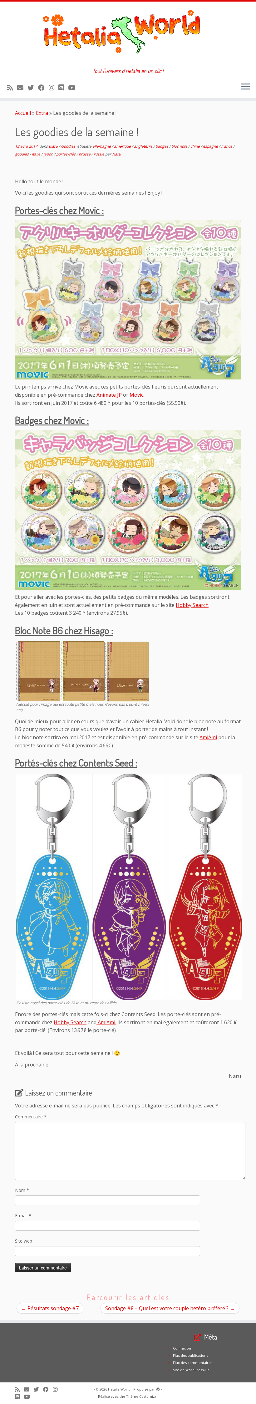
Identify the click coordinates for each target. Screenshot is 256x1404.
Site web (23, 1241)
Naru (116, 154)
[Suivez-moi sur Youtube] (73, 87)
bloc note (179, 146)
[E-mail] (22, 87)
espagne (211, 146)
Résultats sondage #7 (50, 1308)
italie (36, 154)
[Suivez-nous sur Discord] (63, 87)
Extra (42, 112)
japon (48, 154)
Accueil (23, 112)
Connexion (182, 1348)
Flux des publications (190, 1355)
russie (99, 154)
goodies (22, 154)
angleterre (143, 146)
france (227, 146)
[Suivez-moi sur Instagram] (53, 87)
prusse (85, 154)
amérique (123, 146)
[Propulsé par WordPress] (158, 1388)
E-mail (23, 1215)
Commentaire (31, 1117)
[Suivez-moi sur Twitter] (32, 87)
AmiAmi (208, 737)
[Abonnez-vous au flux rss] (12, 87)
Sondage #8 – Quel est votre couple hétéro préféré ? (170, 1308)
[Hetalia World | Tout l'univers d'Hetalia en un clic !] (128, 34)
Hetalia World (119, 1389)
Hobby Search (192, 605)
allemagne (102, 146)
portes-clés (66, 154)
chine (195, 146)
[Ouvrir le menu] (245, 87)
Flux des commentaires (192, 1362)
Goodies (68, 146)
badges (162, 146)
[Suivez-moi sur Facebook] (43, 87)
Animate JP (109, 394)
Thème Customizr (141, 1396)
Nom (22, 1190)
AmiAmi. (106, 1022)
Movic (136, 394)
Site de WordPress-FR (191, 1369)
